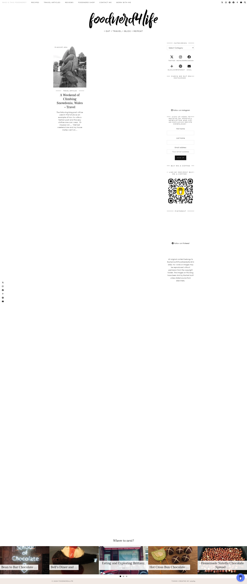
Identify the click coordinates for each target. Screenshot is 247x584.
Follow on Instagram (181, 110)
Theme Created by (183, 581)
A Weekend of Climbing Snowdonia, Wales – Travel (70, 101)
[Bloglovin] (237, 2)
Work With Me (123, 2)
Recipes (35, 2)
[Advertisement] (180, 326)
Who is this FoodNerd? (14, 2)
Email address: (180, 147)
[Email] (241, 2)
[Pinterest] (230, 2)
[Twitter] (222, 2)
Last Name (180, 138)
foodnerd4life (123, 19)
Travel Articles (52, 2)
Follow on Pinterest (181, 243)
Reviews (69, 2)
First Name (180, 129)
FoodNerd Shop (86, 2)
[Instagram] (226, 2)
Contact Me (105, 2)
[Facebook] (234, 2)
